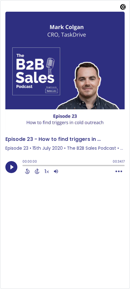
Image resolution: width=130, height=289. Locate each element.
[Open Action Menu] (119, 171)
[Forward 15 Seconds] (37, 171)
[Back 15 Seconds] (27, 171)
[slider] (24, 166)
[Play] (11, 167)
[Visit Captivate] (123, 8)
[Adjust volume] (56, 171)
